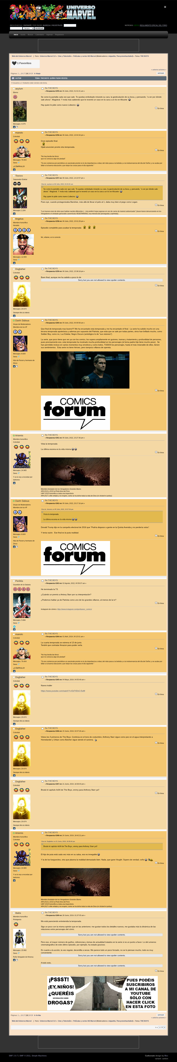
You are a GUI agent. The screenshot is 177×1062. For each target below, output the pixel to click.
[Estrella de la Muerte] (17, 367)
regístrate (57, 25)
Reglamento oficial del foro (153, 25)
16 (22, 74)
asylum (19, 88)
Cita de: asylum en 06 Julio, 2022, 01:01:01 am (57, 184)
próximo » (162, 70)
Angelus (19, 219)
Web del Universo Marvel (22, 56)
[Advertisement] (88, 45)
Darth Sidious (22, 320)
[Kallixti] (17, 961)
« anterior (154, 70)
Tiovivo (19, 175)
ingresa (46, 25)
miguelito (112, 56)
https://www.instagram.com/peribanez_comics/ (74, 609)
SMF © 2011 (25, 1056)
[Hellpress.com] (17, 128)
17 (24, 74)
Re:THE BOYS (51, 88)
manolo (19, 132)
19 (30, 74)
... (20, 74)
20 (32, 74)
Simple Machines (39, 1056)
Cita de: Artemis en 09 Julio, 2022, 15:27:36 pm (57, 509)
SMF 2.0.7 (13, 1056)
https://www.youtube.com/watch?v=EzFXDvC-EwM (63, 691)
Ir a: (156, 1027)
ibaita (18, 913)
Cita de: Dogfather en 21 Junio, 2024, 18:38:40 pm (58, 841)
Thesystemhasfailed (124, 56)
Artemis (19, 435)
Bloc (166, 1056)
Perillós (19, 581)
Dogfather (20, 269)
